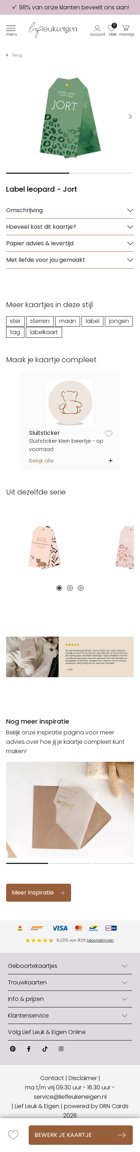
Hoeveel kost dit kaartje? (41, 227)
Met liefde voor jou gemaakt (45, 260)
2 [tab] (70, 588)
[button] (98, 30)
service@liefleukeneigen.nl (70, 1097)
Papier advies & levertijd (40, 243)
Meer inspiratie (33, 892)
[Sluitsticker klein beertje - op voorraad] (70, 403)
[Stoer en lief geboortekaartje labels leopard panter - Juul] (44, 546)
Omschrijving (24, 210)
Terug (17, 55)
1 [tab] (59, 588)
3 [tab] (80, 588)
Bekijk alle (41, 460)
